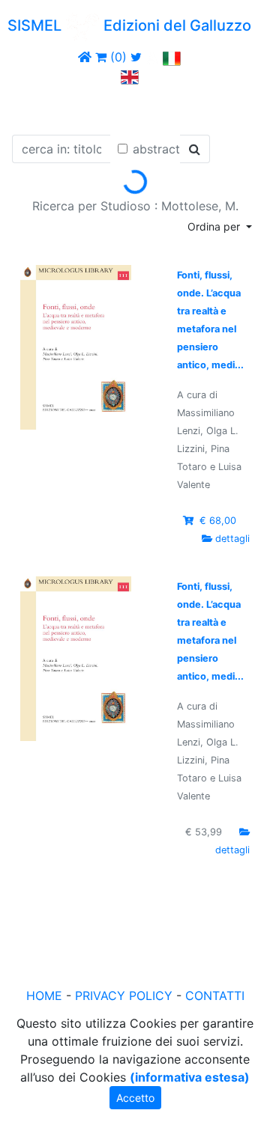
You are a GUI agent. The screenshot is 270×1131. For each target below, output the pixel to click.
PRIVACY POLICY (123, 995)
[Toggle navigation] (33, 107)
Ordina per (215, 226)
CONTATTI (214, 995)
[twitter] (136, 56)
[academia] (152, 56)
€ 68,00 (218, 520)
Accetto (135, 1097)
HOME (44, 995)
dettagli (232, 538)
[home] (85, 56)
